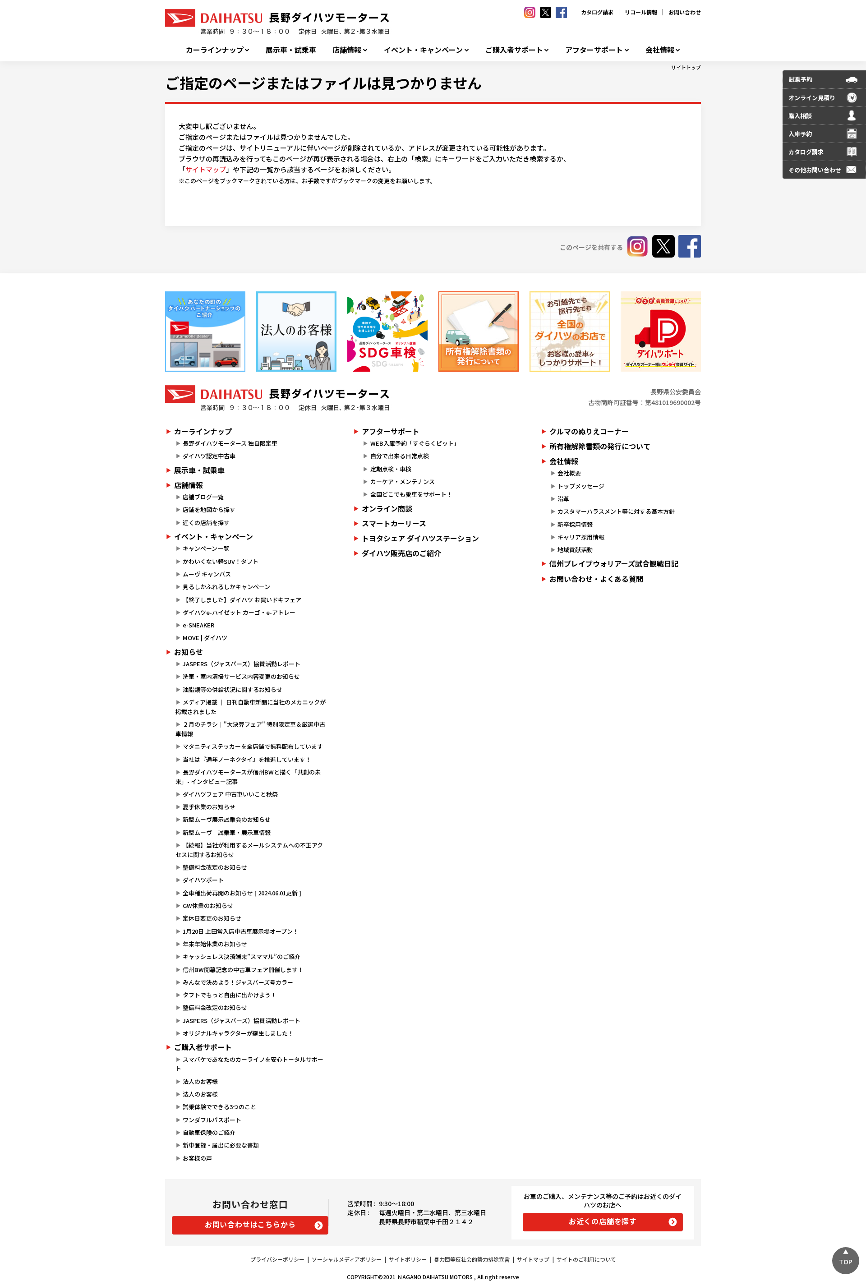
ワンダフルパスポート (212, 1119)
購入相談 (800, 115)
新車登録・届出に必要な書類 (221, 1145)
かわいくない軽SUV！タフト (220, 561)
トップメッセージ (580, 486)
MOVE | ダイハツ (205, 637)
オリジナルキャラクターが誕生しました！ (238, 1033)
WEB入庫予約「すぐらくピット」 (415, 443)
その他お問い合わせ (814, 170)
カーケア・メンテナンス (402, 481)
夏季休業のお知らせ (209, 806)
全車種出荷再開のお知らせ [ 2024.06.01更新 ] (242, 893)
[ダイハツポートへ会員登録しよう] (661, 331)
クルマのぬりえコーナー (589, 431)
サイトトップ (686, 67)
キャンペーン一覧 (206, 548)
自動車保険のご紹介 (209, 1132)
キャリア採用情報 (580, 537)
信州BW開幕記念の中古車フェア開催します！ (243, 969)
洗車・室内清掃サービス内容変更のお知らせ (241, 676)
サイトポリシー (408, 1259)
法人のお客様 (200, 1081)
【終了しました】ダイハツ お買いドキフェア (242, 599)
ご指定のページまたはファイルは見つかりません (323, 82)
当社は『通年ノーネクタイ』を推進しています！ (247, 759)
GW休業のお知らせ (208, 905)
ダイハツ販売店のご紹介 (401, 553)
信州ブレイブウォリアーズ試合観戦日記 (613, 563)
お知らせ (188, 651)
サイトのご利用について (586, 1259)
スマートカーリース (394, 523)
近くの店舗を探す (206, 522)
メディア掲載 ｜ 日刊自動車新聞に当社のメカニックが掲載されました (250, 707)
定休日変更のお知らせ (212, 918)
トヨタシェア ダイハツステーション (420, 538)
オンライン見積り (811, 97)
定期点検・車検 (390, 469)
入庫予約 (800, 133)
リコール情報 (641, 12)
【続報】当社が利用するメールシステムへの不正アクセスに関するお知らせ (249, 850)
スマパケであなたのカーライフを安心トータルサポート (249, 1064)
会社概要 (569, 473)
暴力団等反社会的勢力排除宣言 (472, 1259)
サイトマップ (205, 169)
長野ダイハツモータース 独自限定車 (230, 443)
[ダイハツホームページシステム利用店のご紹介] (205, 331)
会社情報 (659, 50)
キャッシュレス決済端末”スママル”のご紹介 (241, 956)
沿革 (563, 498)
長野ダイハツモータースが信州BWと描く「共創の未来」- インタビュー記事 (248, 777)
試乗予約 (800, 79)
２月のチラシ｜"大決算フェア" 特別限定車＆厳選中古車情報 (250, 729)
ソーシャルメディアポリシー (347, 1259)
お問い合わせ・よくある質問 (596, 578)
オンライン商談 (387, 508)
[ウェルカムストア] (296, 331)
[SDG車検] (387, 331)
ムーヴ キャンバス (207, 574)
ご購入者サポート (514, 50)
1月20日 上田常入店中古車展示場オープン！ (241, 931)
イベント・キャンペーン (423, 50)
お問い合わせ (684, 12)
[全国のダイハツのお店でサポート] (570, 331)
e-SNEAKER (198, 625)
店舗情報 (346, 50)
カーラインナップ (215, 50)
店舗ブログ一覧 (203, 497)
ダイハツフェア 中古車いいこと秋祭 (230, 794)
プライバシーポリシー (277, 1259)
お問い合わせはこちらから (250, 1224)
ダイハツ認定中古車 (209, 456)
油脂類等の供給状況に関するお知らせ (232, 689)
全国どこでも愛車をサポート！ (411, 494)
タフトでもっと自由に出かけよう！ (229, 995)
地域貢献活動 (575, 549)
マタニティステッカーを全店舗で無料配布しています (253, 746)
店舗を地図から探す (209, 509)
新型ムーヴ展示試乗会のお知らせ (227, 819)
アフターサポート (594, 50)
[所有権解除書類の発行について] (478, 331)
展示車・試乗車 (291, 50)
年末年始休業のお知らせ (215, 944)
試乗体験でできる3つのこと (219, 1106)
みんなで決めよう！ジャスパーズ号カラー (238, 982)
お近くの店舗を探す (603, 1221)
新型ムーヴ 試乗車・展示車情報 (227, 832)
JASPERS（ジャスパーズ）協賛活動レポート (241, 663)
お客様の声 (197, 1158)
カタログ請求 (597, 12)
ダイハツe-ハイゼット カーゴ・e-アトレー (239, 612)
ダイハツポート (203, 880)
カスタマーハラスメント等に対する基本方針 (616, 511)
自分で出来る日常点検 (399, 456)
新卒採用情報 (575, 524)
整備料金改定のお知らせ (215, 867)
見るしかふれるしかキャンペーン (226, 586)
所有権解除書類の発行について (599, 446)
